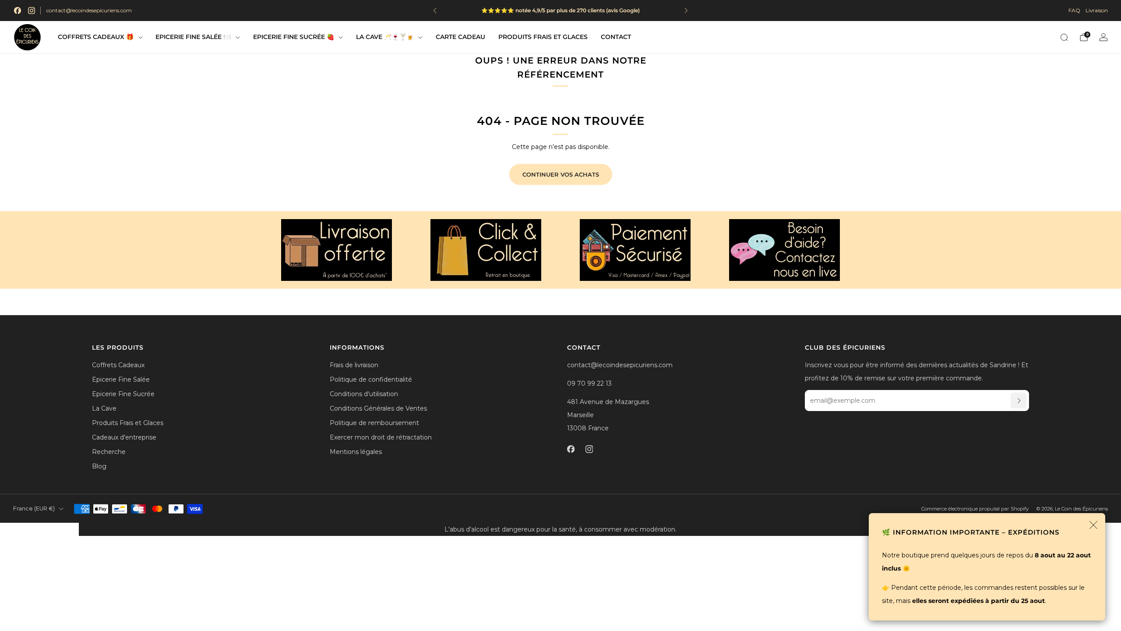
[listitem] (568, 10)
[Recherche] (1064, 37)
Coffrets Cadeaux (118, 365)
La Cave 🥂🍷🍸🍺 (385, 37)
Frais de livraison (354, 365)
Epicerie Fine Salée (121, 379)
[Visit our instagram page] (32, 11)
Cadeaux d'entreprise (124, 437)
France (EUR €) (34, 508)
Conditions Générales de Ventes (378, 408)
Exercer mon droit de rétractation (381, 437)
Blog (99, 466)
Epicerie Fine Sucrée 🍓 (293, 37)
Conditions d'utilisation (364, 394)
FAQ (1074, 10)
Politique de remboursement (374, 423)
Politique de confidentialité (371, 379)
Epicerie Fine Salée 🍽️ (193, 37)
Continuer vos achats (560, 174)
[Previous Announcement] (435, 10)
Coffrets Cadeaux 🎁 (96, 37)
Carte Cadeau (460, 37)
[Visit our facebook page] (18, 11)
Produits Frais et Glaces (543, 37)
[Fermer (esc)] (1093, 525)
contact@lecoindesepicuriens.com (89, 10)
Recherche (109, 452)
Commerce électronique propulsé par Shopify (975, 509)
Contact (616, 37)
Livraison (1097, 10)
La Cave (104, 408)
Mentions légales (356, 452)
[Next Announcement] (686, 10)
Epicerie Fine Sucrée (123, 394)
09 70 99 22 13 (589, 383)
